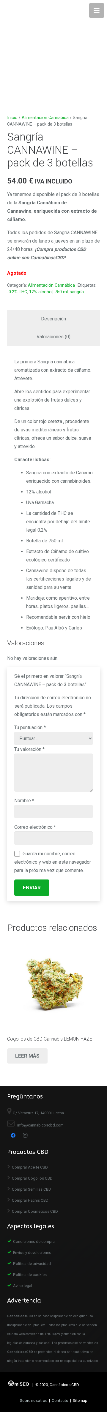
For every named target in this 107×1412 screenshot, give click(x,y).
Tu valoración (29, 749)
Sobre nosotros (33, 1400)
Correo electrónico (35, 827)
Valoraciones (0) (53, 337)
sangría (77, 291)
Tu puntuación (30, 727)
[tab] (53, 319)
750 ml (61, 291)
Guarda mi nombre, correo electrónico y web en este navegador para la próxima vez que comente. (52, 862)
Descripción (53, 319)
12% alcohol (41, 291)
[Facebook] (13, 1135)
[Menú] (96, 10)
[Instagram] (25, 1135)
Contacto (60, 1400)
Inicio (12, 117)
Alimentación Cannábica (45, 117)
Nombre (24, 800)
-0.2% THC (17, 291)
